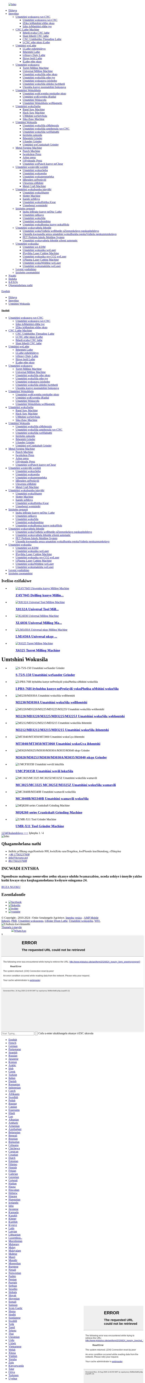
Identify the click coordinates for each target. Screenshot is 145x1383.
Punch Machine (31, 151)
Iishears (5, 920)
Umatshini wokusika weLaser (39, 250)
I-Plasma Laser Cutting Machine (41, 259)
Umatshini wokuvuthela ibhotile (33, 227)
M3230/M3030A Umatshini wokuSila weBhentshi (51, 702)
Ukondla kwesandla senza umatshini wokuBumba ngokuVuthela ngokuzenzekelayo (70, 234)
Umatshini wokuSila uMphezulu (41, 125)
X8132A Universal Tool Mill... (37, 609)
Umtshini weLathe (26, 45)
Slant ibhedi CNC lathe (36, 35)
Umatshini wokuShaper (36, 192)
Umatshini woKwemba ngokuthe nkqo (44, 93)
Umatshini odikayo (33, 214)
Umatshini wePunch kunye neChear (43, 163)
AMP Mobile (91, 917)
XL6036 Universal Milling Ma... (39, 623)
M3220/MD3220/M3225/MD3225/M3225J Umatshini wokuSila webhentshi (70, 716)
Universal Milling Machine (38, 71)
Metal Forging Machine (29, 147)
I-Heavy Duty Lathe (34, 55)
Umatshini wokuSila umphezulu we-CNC (46, 128)
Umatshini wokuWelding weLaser (42, 262)
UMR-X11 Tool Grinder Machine (40, 826)
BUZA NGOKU (11, 887)
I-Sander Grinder (32, 141)
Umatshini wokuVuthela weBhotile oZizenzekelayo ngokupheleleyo (61, 230)
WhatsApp (20, 930)
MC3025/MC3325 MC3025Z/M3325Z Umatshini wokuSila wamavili (66, 785)
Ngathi (12, 275)
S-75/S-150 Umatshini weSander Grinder (45, 675)
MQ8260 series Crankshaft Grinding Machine (49, 812)
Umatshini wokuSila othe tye (39, 77)
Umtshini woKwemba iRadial (39, 96)
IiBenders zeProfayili (34, 179)
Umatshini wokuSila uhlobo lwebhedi (44, 83)
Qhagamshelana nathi (20, 285)
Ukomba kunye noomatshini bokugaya (44, 87)
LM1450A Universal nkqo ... (36, 636)
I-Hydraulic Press (32, 160)
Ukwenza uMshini (33, 182)
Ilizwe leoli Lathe (32, 58)
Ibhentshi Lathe (31, 51)
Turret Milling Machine (36, 67)
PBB (14, 920)
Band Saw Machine (34, 109)
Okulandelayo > (16, 833)
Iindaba (12, 278)
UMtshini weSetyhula (35, 115)
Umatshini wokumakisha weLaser (42, 266)
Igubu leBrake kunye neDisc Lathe (42, 211)
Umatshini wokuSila (34, 218)
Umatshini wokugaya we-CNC (33, 16)
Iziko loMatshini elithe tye (37, 26)
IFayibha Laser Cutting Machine (41, 253)
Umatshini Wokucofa (34, 99)
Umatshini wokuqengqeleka (38, 176)
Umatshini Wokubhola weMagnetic (42, 103)
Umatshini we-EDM (34, 246)
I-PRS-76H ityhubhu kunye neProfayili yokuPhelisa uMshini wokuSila (67, 689)
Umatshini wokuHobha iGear (39, 202)
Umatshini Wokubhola (28, 90)
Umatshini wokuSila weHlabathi (41, 131)
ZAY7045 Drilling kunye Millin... (40, 595)
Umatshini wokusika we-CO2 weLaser (44, 256)
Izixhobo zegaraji (25, 208)
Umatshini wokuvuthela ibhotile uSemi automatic (50, 240)
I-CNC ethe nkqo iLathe (36, 42)
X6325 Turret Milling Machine (38, 650)
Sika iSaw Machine (33, 119)
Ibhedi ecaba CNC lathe (36, 32)
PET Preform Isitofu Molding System (43, 237)
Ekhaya (12, 10)
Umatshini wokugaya (27, 64)
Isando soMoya (31, 198)
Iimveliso (13, 13)
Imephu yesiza (74, 917)
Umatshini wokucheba (35, 170)
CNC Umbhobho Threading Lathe (42, 39)
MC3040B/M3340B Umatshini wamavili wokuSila (52, 798)
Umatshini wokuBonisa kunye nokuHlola (46, 224)
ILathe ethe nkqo (32, 61)
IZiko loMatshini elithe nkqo (38, 23)
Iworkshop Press (32, 154)
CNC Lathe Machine (27, 29)
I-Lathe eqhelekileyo (34, 48)
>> (26, 833)
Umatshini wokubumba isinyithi (33, 189)
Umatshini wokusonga (30, 920)
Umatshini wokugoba (35, 173)
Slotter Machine (31, 195)
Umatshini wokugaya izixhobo (40, 80)
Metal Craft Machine (34, 186)
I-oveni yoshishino (26, 269)
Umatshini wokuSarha (28, 106)
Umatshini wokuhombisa (37, 221)
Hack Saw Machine (34, 112)
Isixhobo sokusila (32, 135)
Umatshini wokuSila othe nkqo (40, 74)
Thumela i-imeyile (11, 927)
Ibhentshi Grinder (32, 138)
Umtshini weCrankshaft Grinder (41, 144)
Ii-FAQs (13, 282)
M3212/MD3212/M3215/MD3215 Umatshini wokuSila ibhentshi (62, 730)
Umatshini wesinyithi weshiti (32, 167)
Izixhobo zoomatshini (28, 272)
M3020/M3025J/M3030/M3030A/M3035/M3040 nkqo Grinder (61, 757)
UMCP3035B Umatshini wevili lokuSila (44, 771)
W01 (97, 920)
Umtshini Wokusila (26, 122)
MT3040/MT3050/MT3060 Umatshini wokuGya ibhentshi (58, 744)
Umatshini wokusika (27, 243)
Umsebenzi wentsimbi (35, 205)
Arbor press (29, 157)
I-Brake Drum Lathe (56, 920)
